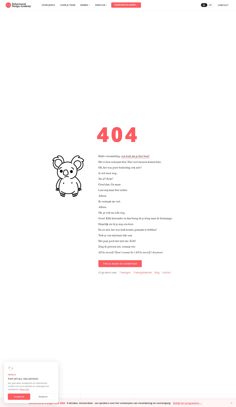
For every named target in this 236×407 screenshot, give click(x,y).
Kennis (85, 5)
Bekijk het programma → (187, 403)
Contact (223, 5)
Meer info (24, 389)
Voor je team (67, 5)
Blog (157, 272)
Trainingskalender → (126, 5)
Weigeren (43, 396)
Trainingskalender (142, 272)
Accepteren (19, 396)
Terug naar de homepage (120, 263)
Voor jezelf (48, 5)
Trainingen (125, 272)
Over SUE (101, 5)
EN (210, 5)
